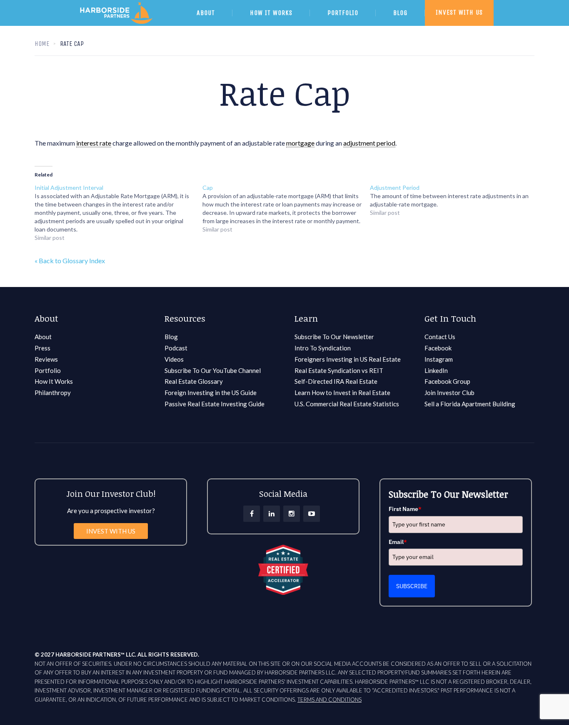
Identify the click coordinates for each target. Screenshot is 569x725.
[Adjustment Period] (454, 200)
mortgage (300, 143)
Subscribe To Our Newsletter (334, 336)
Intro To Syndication (322, 348)
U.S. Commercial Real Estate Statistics (346, 404)
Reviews (46, 359)
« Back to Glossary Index (70, 260)
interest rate (93, 143)
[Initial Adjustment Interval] (118, 213)
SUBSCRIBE (411, 586)
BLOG (400, 13)
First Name (405, 509)
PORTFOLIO (342, 13)
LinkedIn (436, 370)
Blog (171, 336)
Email (398, 542)
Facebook (438, 348)
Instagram (438, 359)
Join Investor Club (449, 392)
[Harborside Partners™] (127, 24)
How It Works (54, 381)
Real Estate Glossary (194, 381)
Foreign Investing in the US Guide (211, 392)
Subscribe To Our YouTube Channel (213, 370)
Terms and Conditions (329, 699)
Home (42, 44)
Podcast (176, 348)
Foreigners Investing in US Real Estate (347, 359)
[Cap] (286, 209)
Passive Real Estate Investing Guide (215, 404)
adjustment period (369, 143)
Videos (174, 359)
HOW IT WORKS (271, 13)
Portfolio (48, 370)
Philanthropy (53, 392)
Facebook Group (447, 381)
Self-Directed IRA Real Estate (335, 381)
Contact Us (439, 336)
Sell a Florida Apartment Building (469, 404)
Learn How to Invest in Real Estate (342, 392)
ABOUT (206, 13)
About (43, 336)
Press (42, 348)
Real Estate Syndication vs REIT (338, 370)
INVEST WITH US (459, 12)
